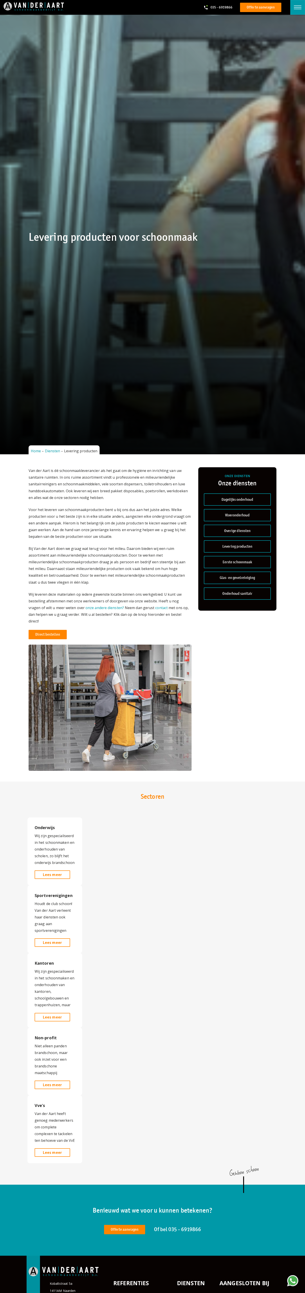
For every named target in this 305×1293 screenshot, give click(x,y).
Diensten (52, 450)
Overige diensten (237, 530)
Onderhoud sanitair (237, 593)
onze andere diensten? (104, 607)
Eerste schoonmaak (237, 562)
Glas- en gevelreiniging (237, 577)
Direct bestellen (47, 634)
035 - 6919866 (184, 1229)
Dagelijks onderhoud (237, 499)
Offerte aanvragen (261, 7)
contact (161, 607)
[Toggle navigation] (297, 7)
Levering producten (237, 546)
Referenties (131, 1283)
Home (36, 450)
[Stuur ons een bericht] (292, 1280)
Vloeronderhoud (237, 515)
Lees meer (52, 874)
